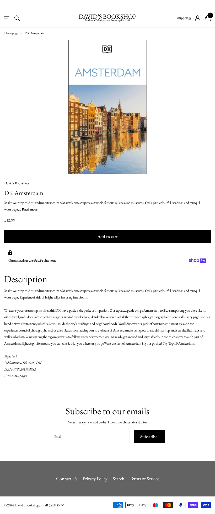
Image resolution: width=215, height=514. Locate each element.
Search (118, 479)
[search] (17, 18)
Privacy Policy (95, 479)
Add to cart (108, 236)
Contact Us (66, 479)
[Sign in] (198, 18)
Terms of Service (144, 479)
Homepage (11, 33)
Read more (30, 209)
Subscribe (149, 436)
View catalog (7, 18)
